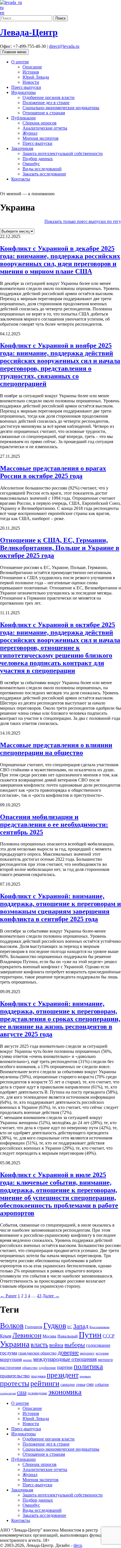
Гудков (54, 1325)
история (102, 1353)
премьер (85, 1376)
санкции (67, 1384)
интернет (87, 1353)
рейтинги (44, 1383)
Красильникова (99, 1327)
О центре (20, 61)
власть (39, 1344)
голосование (98, 1345)
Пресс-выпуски (26, 87)
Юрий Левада (36, 77)
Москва (49, 1336)
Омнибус (31, 163)
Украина (15, 1344)
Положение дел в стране (46, 102)
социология (8, 1393)
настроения (10, 1367)
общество (30, 1367)
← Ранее (8, 1295)
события (102, 1384)
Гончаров (33, 1326)
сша (21, 1392)
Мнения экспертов (41, 138)
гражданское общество (37, 1353)
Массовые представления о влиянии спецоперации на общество (56, 748)
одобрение (47, 1367)
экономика (65, 1392)
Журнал (30, 133)
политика (88, 1366)
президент (63, 1375)
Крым (5, 1336)
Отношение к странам (44, 112)
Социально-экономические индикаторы (61, 107)
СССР (109, 1336)
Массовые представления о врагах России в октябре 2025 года (53, 472)
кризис (27, 1360)
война (56, 1345)
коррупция (11, 1359)
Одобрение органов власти (49, 97)
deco (77, 1545)
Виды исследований (42, 168)
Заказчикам (22, 148)
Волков (12, 1325)
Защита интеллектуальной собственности (63, 153)
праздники (38, 1376)
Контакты (20, 179)
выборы (74, 1344)
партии (65, 1367)
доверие (68, 1352)
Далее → (50, 1295)
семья (80, 1384)
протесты (14, 1383)
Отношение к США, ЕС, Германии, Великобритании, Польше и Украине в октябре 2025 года (59, 547)
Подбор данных (38, 158)
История (31, 72)
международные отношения (65, 1359)
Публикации (23, 117)
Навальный (67, 1336)
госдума (8, 1353)
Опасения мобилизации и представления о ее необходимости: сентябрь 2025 (54, 824)
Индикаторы (23, 92)
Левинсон (26, 1335)
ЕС (69, 1327)
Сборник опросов (40, 123)
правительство (15, 1376)
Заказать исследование (44, 173)
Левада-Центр (29, 32)
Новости (31, 82)
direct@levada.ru (64, 46)
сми (90, 1384)
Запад (80, 1326)
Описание (32, 67)
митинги (105, 1359)
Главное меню (14, 52)
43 (39, 1295)
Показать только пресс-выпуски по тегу (82, 221)
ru (2, 7)
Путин (90, 1334)
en (2, 12)
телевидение (37, 1393)
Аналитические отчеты (45, 128)
